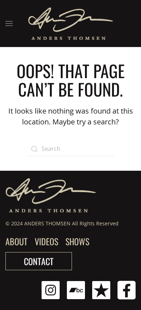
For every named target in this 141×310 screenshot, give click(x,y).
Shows (77, 241)
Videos (46, 241)
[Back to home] (70, 23)
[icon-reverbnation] (101, 290)
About (16, 241)
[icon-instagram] (51, 290)
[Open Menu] (9, 23)
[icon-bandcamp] (76, 290)
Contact (39, 261)
